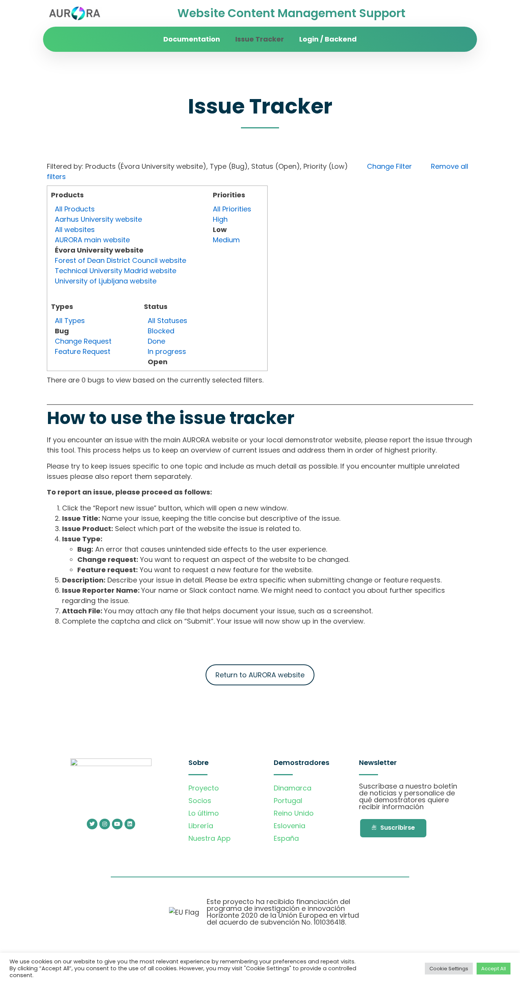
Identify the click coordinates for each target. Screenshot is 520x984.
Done (156, 341)
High (220, 219)
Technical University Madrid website (115, 270)
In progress (167, 351)
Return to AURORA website (260, 675)
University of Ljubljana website (105, 281)
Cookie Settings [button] (448, 968)
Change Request (83, 341)
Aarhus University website (98, 219)
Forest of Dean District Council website (120, 260)
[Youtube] (117, 824)
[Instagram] (104, 824)
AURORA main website (92, 240)
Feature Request (82, 351)
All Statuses (167, 320)
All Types (70, 320)
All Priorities (232, 209)
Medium (226, 240)
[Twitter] (92, 824)
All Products (75, 209)
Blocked (161, 331)
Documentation (191, 39)
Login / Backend (328, 39)
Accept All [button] (493, 968)
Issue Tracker (259, 39)
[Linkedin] (129, 824)
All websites (75, 229)
